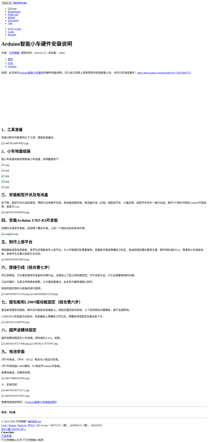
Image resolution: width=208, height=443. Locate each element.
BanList (22, 425)
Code (4, 425)
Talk (10, 23)
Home (14, 11)
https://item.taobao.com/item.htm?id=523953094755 (164, 72)
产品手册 (6, 436)
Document (13, 20)
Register (12, 34)
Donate (12, 425)
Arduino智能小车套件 (32, 72)
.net (34, 421)
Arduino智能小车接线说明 (40, 402)
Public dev (13, 14)
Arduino (12, 66)
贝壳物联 (14, 53)
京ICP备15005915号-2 (13, 429)
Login (11, 31)
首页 (10, 59)
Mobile (11, 17)
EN (33, 425)
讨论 (10, 63)
